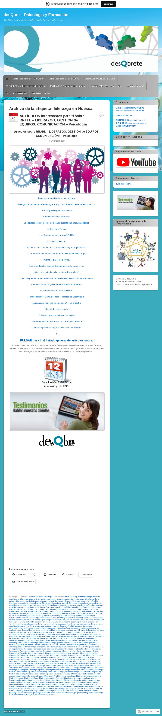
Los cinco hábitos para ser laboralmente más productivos (56, 266)
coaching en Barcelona (44, 607)
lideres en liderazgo (56, 672)
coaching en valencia (24, 624)
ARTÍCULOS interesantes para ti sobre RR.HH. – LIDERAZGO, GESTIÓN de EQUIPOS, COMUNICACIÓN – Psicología (53, 120)
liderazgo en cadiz (71, 653)
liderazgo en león (65, 659)
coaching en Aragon (68, 605)
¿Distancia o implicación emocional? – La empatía (56, 303)
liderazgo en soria (81, 666)
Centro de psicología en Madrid (85, 601)
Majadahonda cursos (91, 680)
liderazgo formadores (71, 670)
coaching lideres (52, 626)
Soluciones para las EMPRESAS (64, 79)
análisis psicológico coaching (46, 599)
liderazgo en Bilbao (90, 651)
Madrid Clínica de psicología (21, 674)
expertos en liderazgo (86, 636)
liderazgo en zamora (95, 668)
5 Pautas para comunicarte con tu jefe (57, 315)
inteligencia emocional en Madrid (70, 647)
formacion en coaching (66, 638)
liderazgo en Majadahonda (42, 661)
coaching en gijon (26, 613)
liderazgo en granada (74, 657)
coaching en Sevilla (26, 622)
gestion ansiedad (64, 643)
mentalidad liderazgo (64, 686)
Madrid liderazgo (16, 678)
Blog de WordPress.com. (14, 711)
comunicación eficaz (61, 628)
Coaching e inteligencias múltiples (57, 210)
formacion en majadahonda (38, 640)
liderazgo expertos (36, 670)
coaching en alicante (50, 605)
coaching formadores (35, 626)
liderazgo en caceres (53, 653)
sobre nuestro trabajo (131, 123)
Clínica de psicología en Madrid (55, 603)
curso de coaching (24, 630)
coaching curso (15, 605)
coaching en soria (42, 622)
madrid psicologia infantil (86, 678)
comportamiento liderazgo (41, 628)
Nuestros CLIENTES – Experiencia (106, 86)
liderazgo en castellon (89, 653)
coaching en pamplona (44, 620)
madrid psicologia (67, 678)
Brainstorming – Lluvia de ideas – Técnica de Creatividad (57, 297)
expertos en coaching (68, 636)
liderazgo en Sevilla (65, 666)
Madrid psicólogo (31, 678)
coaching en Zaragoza (76, 624)
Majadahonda (15, 680)
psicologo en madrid (41, 693)
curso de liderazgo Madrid (37, 632)
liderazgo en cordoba (58, 655)
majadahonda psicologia (86, 684)
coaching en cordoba (28, 611)
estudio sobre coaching (28, 636)
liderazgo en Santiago (46, 666)
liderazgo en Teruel (27, 668)
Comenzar (108, 4)
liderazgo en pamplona (80, 663)
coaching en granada (43, 613)
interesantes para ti (130, 120)
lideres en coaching (39, 672)
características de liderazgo (59, 601)
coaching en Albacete (31, 605)
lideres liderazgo (72, 672)
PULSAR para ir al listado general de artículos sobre (56, 340)
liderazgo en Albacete (55, 649)
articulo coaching (92, 599)
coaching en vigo (41, 624)
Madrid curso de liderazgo (82, 674)
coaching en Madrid (76, 615)
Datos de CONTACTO (16, 93)
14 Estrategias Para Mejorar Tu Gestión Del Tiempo (56, 327)
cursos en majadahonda (75, 632)
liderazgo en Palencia (60, 663)
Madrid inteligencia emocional (88, 676)
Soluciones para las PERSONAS (28, 79)
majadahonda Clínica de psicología (66, 680)
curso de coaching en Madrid (45, 630)
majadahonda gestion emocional (72, 682)
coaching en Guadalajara (64, 613)
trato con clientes (48, 695)
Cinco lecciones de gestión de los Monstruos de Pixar (56, 284)
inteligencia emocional (46, 647)
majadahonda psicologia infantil (22, 686)
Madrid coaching (41, 674)
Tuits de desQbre (123, 184)
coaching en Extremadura (84, 611)
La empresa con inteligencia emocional (56, 198)
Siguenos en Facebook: (129, 137)
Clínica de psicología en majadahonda (85, 603)
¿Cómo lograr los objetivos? (56, 260)
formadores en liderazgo (28, 643)
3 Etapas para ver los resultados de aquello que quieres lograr (56, 253)
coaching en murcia (48, 618)
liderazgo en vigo (79, 668)
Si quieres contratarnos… (44, 93)
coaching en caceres (24, 609)
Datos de (126, 126)
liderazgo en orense (25, 663)
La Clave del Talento (56, 229)
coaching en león (27, 615)
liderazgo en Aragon (92, 649)
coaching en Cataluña (78, 609)
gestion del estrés (25, 645)
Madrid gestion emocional (64, 676)
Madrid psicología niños (49, 678)
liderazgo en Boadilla (18, 653)
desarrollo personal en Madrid (33, 634)
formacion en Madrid (17, 640)
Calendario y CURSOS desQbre (99, 79)
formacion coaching (48, 638)
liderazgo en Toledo (44, 668)
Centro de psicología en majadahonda (25, 603)
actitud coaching (70, 597)
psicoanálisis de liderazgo (54, 688)
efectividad (13, 636)
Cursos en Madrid (56, 632)
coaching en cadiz (41, 609)
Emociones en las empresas (56, 216)
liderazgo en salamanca (26, 666)
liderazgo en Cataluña (18, 655)
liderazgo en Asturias (18, 651)
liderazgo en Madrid (22, 661)
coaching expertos (94, 624)
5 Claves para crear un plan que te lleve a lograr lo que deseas (57, 247)
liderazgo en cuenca (94, 655)
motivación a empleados (84, 686)
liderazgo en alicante (74, 649)
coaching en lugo (59, 615)
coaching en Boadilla (81, 607)
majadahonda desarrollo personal (23, 682)
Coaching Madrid (66, 626)
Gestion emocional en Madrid (46, 645)
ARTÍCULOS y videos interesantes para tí (25, 86)
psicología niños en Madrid (58, 691)
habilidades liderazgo (27, 647)
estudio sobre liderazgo (48, 636)
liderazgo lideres (87, 670)
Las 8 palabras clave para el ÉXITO (57, 235)
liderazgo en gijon (56, 657)
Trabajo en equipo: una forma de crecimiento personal (56, 321)
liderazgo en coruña (76, 655)
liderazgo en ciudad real (39, 655)
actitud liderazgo (85, 597)
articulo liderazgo (16, 601)
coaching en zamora (58, 624)
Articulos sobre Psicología (41, 597)
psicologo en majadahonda (62, 693)
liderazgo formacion (53, 670)
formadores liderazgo (47, 643)
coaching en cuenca (64, 611)
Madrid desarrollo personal (27, 676)
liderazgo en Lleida (81, 659)
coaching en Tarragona (60, 622)
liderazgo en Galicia (39, 657)
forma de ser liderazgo (30, 638)
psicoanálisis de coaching (31, 688)
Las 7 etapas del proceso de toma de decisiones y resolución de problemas (57, 278)
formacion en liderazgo (86, 638)
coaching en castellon (59, 609)
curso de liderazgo (88, 630)
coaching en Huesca (84, 613)
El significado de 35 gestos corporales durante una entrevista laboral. (56, 223)
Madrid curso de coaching (59, 674)
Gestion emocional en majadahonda (74, 645)
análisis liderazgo (25, 599)
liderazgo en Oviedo (42, 663)
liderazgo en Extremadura (20, 657)
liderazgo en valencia (62, 668)
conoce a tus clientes (79, 628)
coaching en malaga (30, 618)
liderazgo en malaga (63, 661)
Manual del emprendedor (57, 309)
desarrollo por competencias (89, 634)
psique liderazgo (96, 693)
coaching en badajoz (25, 607)
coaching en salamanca (83, 620)
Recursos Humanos (17, 695)
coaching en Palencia (25, 620)
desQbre (124, 115)
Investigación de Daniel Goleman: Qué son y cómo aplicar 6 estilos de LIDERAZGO (56, 204)
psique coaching (81, 693)
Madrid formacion (46, 676)
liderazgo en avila (35, 651)
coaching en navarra (66, 618)
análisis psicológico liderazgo (71, 599)
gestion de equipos (80, 643)
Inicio (7, 78)
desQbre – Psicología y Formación (36, 14)
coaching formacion (17, 626)
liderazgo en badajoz (52, 651)
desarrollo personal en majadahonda (62, 634)
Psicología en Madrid (74, 688)
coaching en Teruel (79, 622)
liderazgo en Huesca (29, 659)
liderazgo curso (39, 649)
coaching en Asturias (86, 605)
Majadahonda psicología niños (62, 684)
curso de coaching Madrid (69, 630)
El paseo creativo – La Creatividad (56, 290)
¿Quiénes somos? (135, 86)
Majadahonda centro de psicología (36, 680)
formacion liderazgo (59, 640)
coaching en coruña (46, 611)
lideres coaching (23, 672)
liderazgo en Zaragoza (18, 670)
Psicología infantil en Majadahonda (31, 691)
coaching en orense (84, 618)
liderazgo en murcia (81, 661)
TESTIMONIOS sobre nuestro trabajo (67, 86)
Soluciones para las (130, 108)
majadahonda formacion (48, 682)
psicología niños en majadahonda (84, 691)
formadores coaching (76, 640)
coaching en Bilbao (63, 607)
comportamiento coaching (19, 628)
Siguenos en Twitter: (128, 178)
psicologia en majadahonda (20, 693)
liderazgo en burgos (36, 653)
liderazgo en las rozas (48, 659)
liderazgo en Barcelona (71, 651)
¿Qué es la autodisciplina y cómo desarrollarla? (57, 272)
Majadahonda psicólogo (39, 684)
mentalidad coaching (45, 686)
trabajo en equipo (33, 695)
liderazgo (28, 649)
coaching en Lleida (43, 615)
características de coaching (36, 601)
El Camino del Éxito (56, 241)
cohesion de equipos (83, 626)
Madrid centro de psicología (91, 672)
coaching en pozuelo (63, 620)
